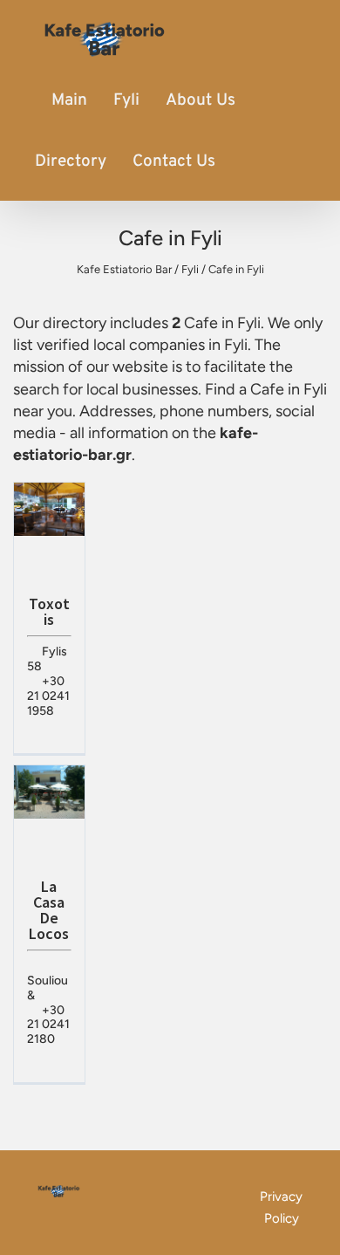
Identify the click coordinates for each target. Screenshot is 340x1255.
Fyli (126, 100)
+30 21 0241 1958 (48, 696)
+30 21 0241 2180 (48, 1025)
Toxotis (49, 611)
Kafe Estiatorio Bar (124, 269)
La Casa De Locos (49, 909)
